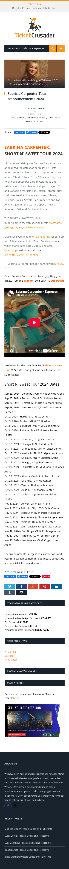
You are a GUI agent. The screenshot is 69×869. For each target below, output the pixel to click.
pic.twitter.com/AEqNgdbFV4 (21, 255)
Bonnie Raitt (11, 652)
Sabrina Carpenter (36, 117)
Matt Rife (9, 656)
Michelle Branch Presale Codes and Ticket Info (28, 828)
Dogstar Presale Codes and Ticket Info (34, 8)
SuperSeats (11, 374)
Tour (50, 117)
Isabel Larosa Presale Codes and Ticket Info (27, 849)
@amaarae (55, 223)
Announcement (17, 117)
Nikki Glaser (11, 659)
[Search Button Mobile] (52, 48)
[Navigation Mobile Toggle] (61, 48)
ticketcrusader (36, 108)
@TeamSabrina (41, 236)
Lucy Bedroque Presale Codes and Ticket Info (28, 842)
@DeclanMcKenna (32, 227)
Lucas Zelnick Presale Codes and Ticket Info (27, 835)
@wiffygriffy (11, 227)
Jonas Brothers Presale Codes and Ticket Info (27, 856)
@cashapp (10, 250)
